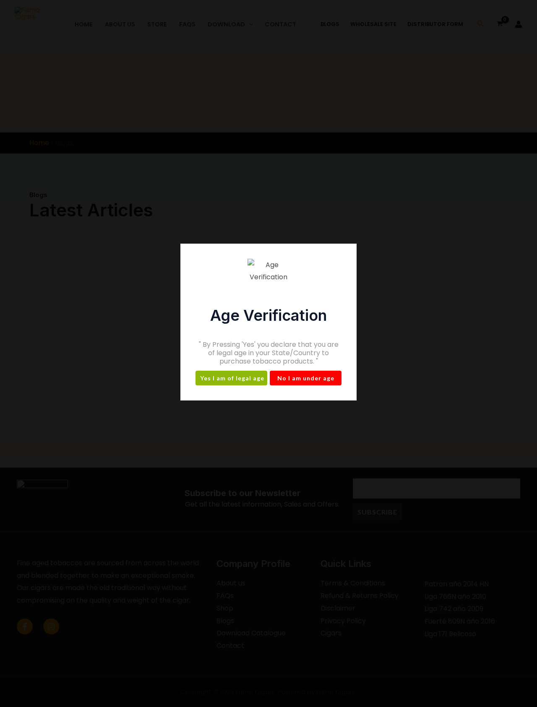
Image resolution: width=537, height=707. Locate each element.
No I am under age (305, 378)
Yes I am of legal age (232, 378)
